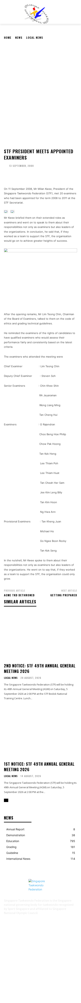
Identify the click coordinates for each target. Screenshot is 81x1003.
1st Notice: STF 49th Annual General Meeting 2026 (39, 766)
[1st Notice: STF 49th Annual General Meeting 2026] (40, 734)
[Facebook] (8, 920)
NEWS (18, 37)
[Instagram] (17, 920)
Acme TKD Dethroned (19, 595)
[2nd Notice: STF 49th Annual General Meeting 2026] (40, 635)
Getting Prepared (63, 595)
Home (7, 37)
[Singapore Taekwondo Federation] (40, 889)
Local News (34, 37)
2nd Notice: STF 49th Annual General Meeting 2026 (39, 668)
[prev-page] (5, 800)
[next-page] (7, 800)
